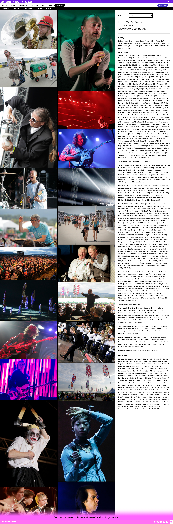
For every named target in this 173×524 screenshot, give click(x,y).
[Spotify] (164, 522)
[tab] (13, 5)
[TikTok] (167, 522)
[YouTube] (158, 522)
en (171, 2)
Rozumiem (112, 517)
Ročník (121, 15)
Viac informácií (100, 517)
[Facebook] (155, 522)
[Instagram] (161, 522)
